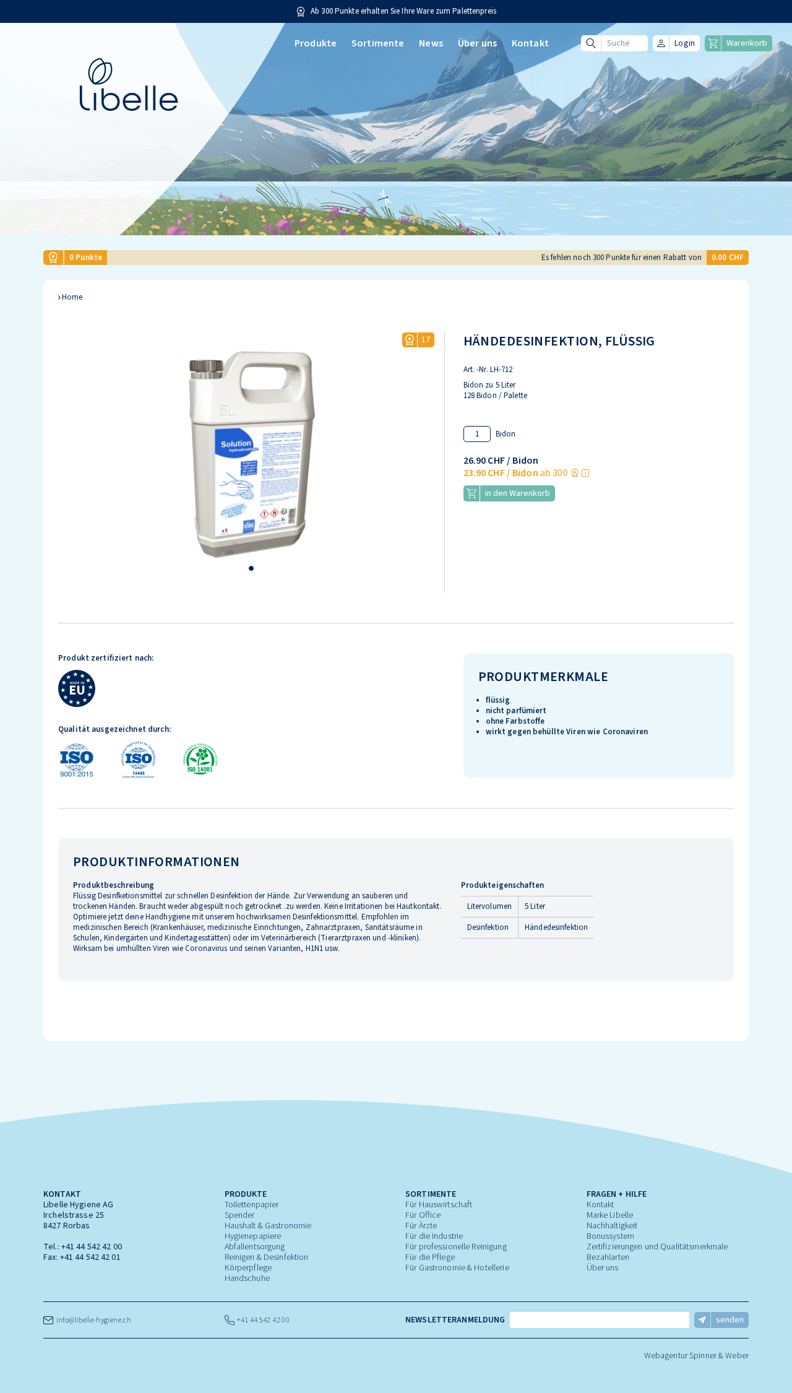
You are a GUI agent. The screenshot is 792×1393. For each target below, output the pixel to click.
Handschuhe (247, 1278)
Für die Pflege (430, 1257)
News (431, 43)
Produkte (316, 43)
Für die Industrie (434, 1236)
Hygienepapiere (253, 1236)
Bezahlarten (608, 1257)
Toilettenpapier (252, 1205)
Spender (240, 1215)
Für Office (423, 1215)
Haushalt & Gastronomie (268, 1226)
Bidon (506, 434)
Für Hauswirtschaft (438, 1205)
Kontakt (530, 43)
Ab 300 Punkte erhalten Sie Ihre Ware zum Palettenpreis (403, 11)
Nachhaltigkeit (612, 1226)
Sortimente (377, 43)
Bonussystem (610, 1236)
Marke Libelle (610, 1215)
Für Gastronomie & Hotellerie (457, 1268)
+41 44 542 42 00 (91, 1247)
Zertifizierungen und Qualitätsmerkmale (657, 1247)
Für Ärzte (421, 1226)
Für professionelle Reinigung (456, 1247)
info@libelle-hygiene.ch (92, 1320)
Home (72, 297)
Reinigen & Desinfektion (267, 1257)
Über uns (477, 43)
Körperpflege (248, 1268)
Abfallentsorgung (255, 1247)
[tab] (251, 568)
